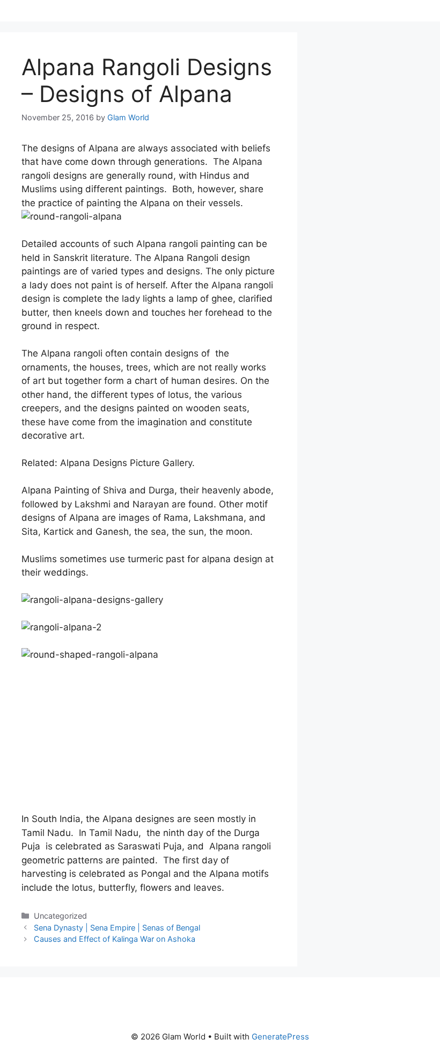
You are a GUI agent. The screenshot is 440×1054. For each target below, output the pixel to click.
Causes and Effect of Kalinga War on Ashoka (114, 938)
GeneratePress (280, 1036)
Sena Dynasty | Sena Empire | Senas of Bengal (117, 927)
